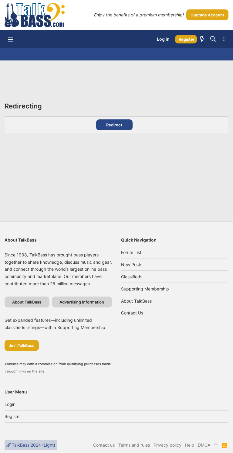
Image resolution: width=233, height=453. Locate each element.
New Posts (131, 264)
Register (13, 416)
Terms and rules (134, 445)
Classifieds (131, 276)
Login (10, 404)
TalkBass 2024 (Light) (33, 445)
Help (189, 445)
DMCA (204, 445)
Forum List (131, 252)
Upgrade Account (207, 14)
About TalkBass (136, 301)
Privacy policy (167, 445)
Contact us (132, 312)
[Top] (216, 445)
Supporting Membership (145, 288)
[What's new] (202, 39)
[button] (11, 39)
